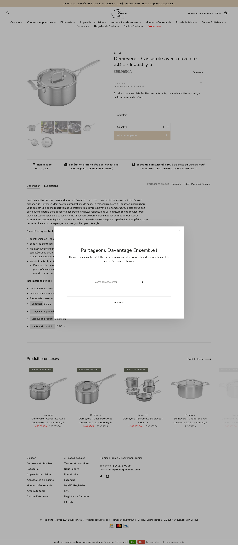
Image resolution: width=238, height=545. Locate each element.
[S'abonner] (139, 282)
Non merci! (119, 302)
